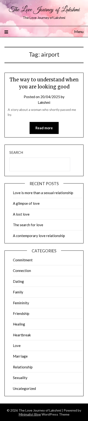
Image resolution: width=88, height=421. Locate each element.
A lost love (21, 214)
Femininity (21, 303)
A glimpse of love (26, 203)
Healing (19, 324)
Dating (18, 281)
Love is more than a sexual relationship (43, 193)
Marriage (20, 356)
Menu (79, 31)
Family (18, 292)
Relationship (23, 367)
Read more (44, 128)
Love (17, 345)
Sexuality (20, 377)
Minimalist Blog (30, 414)
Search (16, 152)
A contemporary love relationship (39, 235)
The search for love (28, 225)
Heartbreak (22, 335)
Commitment (23, 260)
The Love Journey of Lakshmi (44, 9)
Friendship (21, 313)
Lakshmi (44, 102)
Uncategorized (24, 388)
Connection (22, 270)
